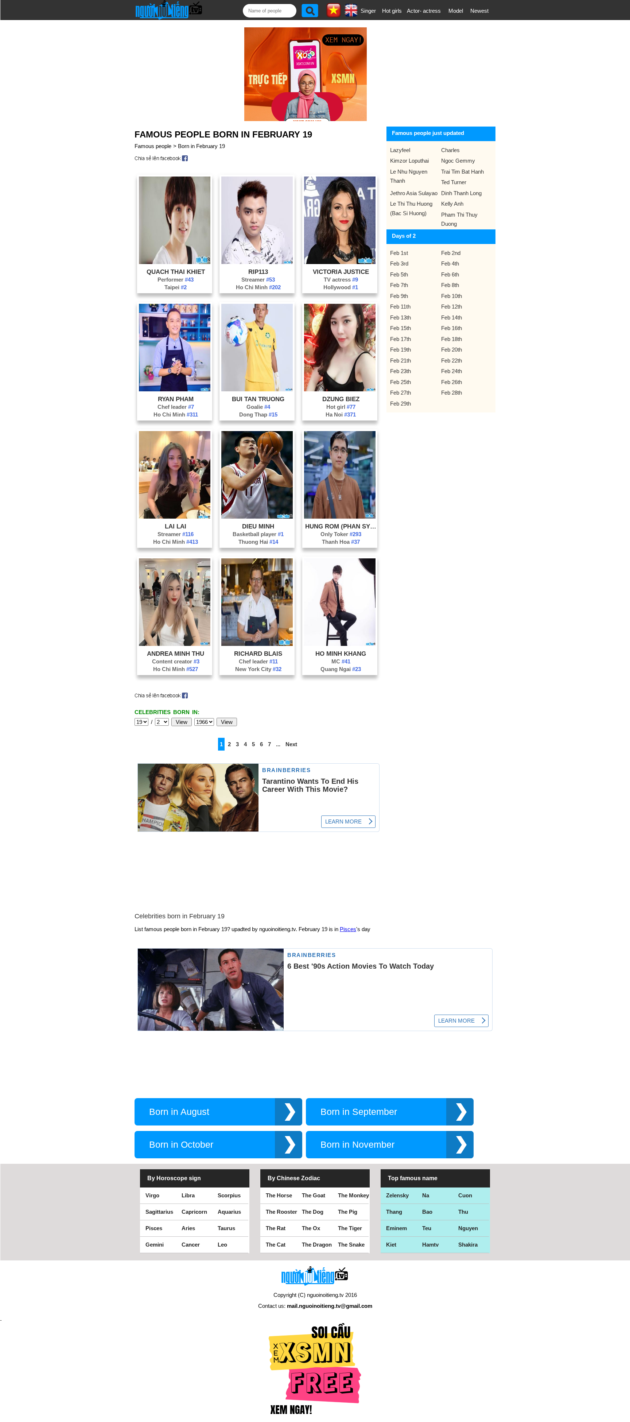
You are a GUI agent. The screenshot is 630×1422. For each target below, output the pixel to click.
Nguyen (468, 1228)
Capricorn (194, 1212)
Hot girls (392, 11)
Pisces (348, 929)
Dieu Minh (258, 526)
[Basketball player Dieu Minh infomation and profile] (257, 517)
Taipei (175, 287)
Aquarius (229, 1212)
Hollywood (340, 287)
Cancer (191, 1244)
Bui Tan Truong (258, 399)
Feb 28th (451, 393)
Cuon (465, 1195)
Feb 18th (451, 339)
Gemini (154, 1244)
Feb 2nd (450, 253)
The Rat (275, 1228)
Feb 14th (451, 317)
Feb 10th (451, 296)
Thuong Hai (258, 542)
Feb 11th (400, 306)
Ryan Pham (176, 399)
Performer (176, 279)
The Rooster (281, 1212)
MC (340, 661)
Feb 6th (450, 274)
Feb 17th (400, 339)
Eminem (396, 1228)
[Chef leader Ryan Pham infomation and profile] (174, 389)
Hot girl (340, 407)
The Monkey (353, 1195)
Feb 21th (400, 360)
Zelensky (397, 1195)
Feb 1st (399, 253)
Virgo (152, 1195)
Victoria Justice (341, 271)
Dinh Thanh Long (461, 193)
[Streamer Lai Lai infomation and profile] (174, 517)
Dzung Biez (340, 399)
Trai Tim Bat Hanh (462, 171)
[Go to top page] (622, 1414)
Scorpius (229, 1195)
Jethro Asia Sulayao (414, 193)
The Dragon (317, 1244)
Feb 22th (451, 360)
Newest (479, 11)
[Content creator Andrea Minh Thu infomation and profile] (174, 644)
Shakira (468, 1244)
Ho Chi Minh (258, 287)
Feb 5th (399, 274)
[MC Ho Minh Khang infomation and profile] (340, 644)
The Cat (275, 1244)
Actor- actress (424, 11)
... (278, 744)
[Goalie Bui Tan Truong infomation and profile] (257, 389)
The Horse (279, 1195)
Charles (450, 150)
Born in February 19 (201, 146)
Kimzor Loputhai (409, 161)
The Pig (347, 1212)
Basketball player (258, 534)
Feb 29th (400, 403)
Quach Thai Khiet (176, 271)
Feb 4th (450, 263)
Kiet (391, 1244)
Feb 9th (399, 296)
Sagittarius (159, 1212)
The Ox (311, 1228)
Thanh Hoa (341, 542)
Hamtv (430, 1244)
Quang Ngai (340, 669)
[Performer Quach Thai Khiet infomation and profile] (174, 262)
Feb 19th (400, 349)
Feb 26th (451, 382)
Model (455, 11)
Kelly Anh (452, 204)
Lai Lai (175, 526)
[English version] (351, 14)
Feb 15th (400, 328)
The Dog (312, 1212)
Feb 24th (451, 371)
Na (425, 1195)
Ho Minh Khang (340, 653)
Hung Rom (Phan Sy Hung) (341, 526)
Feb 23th (400, 371)
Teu (426, 1228)
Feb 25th (400, 382)
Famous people (153, 146)
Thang (394, 1212)
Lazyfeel (400, 150)
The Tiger (350, 1228)
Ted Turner (453, 182)
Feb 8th (450, 285)
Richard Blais (258, 653)
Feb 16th (451, 328)
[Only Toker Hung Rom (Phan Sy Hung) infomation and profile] (340, 517)
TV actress (341, 279)
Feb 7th (399, 285)
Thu (463, 1212)
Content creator (175, 661)
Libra (188, 1195)
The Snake (351, 1244)
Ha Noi (341, 414)
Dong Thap (258, 414)
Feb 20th (451, 349)
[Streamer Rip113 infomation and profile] (257, 262)
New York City (258, 669)
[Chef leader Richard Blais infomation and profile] (257, 644)
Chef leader (176, 407)
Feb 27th (400, 393)
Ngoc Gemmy (458, 161)
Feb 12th (451, 306)
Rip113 (258, 271)
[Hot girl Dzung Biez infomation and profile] (340, 389)
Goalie (258, 407)
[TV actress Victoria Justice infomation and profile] (340, 262)
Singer (368, 11)
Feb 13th (400, 317)
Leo (222, 1244)
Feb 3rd (399, 263)
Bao (427, 1212)
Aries (188, 1228)
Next (291, 744)
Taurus (226, 1228)
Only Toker (340, 534)
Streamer (258, 279)
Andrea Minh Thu (175, 653)
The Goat (313, 1195)
